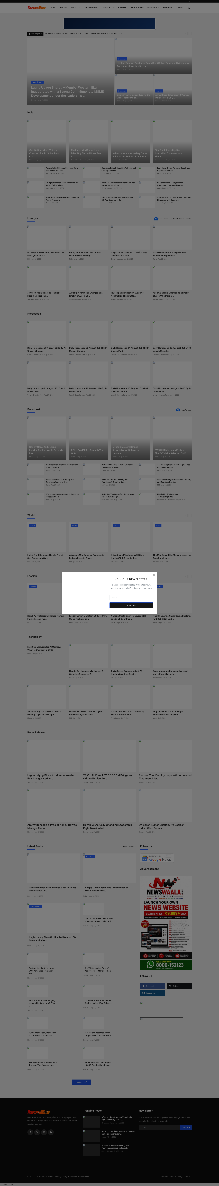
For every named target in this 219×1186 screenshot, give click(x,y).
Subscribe (131, 605)
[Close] (154, 575)
